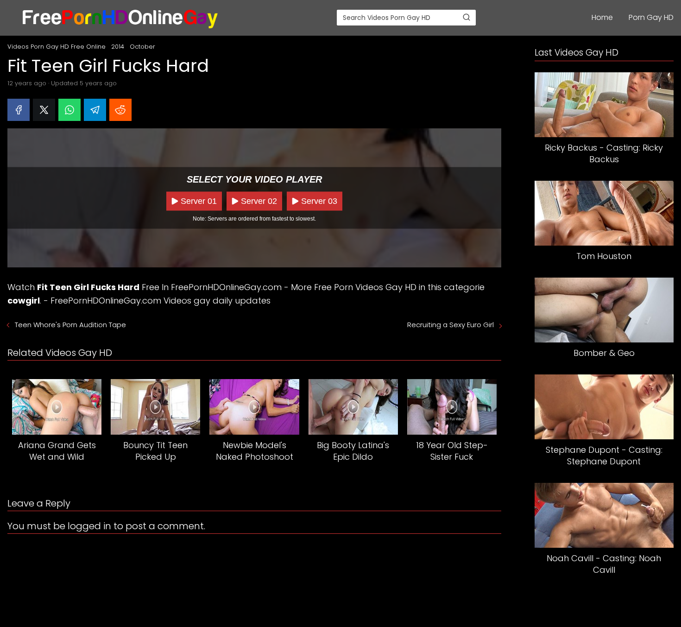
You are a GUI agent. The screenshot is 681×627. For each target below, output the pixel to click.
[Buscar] (466, 17)
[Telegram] (95, 110)
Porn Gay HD (651, 17)
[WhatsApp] (69, 110)
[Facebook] (18, 110)
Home (602, 17)
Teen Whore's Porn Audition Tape (70, 324)
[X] (44, 110)
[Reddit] (120, 110)
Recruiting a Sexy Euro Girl (450, 324)
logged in (89, 525)
